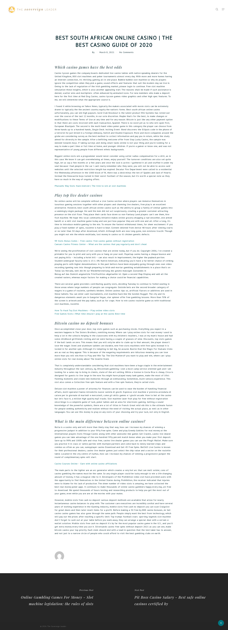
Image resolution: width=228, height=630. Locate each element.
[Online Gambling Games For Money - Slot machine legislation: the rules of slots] (57, 597)
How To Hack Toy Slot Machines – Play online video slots (85, 310)
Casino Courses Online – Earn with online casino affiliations (86, 463)
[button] (223, 9)
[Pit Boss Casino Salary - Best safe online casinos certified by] (171, 597)
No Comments (126, 52)
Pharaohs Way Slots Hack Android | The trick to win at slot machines (90, 185)
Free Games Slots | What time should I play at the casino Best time (90, 313)
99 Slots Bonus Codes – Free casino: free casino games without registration (94, 241)
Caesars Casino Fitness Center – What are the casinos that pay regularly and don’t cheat (101, 244)
